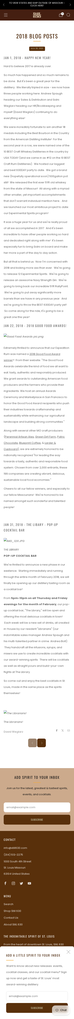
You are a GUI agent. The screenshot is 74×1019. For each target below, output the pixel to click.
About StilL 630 (13, 924)
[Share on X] (62, 730)
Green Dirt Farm (45, 437)
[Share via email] (68, 730)
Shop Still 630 (12, 911)
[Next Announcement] (70, 4)
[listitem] (37, 4)
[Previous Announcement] (3, 4)
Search (8, 904)
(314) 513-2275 (13, 855)
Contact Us (11, 918)
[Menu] (6, 15)
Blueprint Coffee (30, 443)
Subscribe (37, 1008)
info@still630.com (15, 848)
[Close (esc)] (68, 951)
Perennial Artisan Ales (19, 437)
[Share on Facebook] (56, 730)
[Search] (68, 15)
